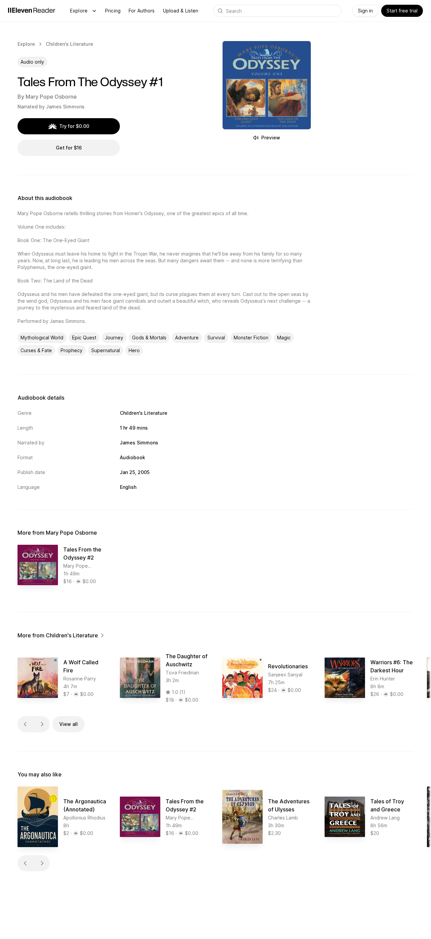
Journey (114, 337)
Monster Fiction (251, 337)
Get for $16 (69, 147)
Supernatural (105, 350)
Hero (134, 350)
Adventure (187, 337)
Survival (216, 337)
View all (68, 724)
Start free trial (402, 10)
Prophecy (71, 350)
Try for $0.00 (74, 126)
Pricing (113, 10)
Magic (284, 337)
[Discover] (94, 11)
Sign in (365, 10)
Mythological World (42, 337)
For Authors (142, 10)
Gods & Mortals (149, 337)
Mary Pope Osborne (51, 96)
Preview (270, 137)
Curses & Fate (36, 350)
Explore (79, 10)
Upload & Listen (181, 10)
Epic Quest (84, 337)
